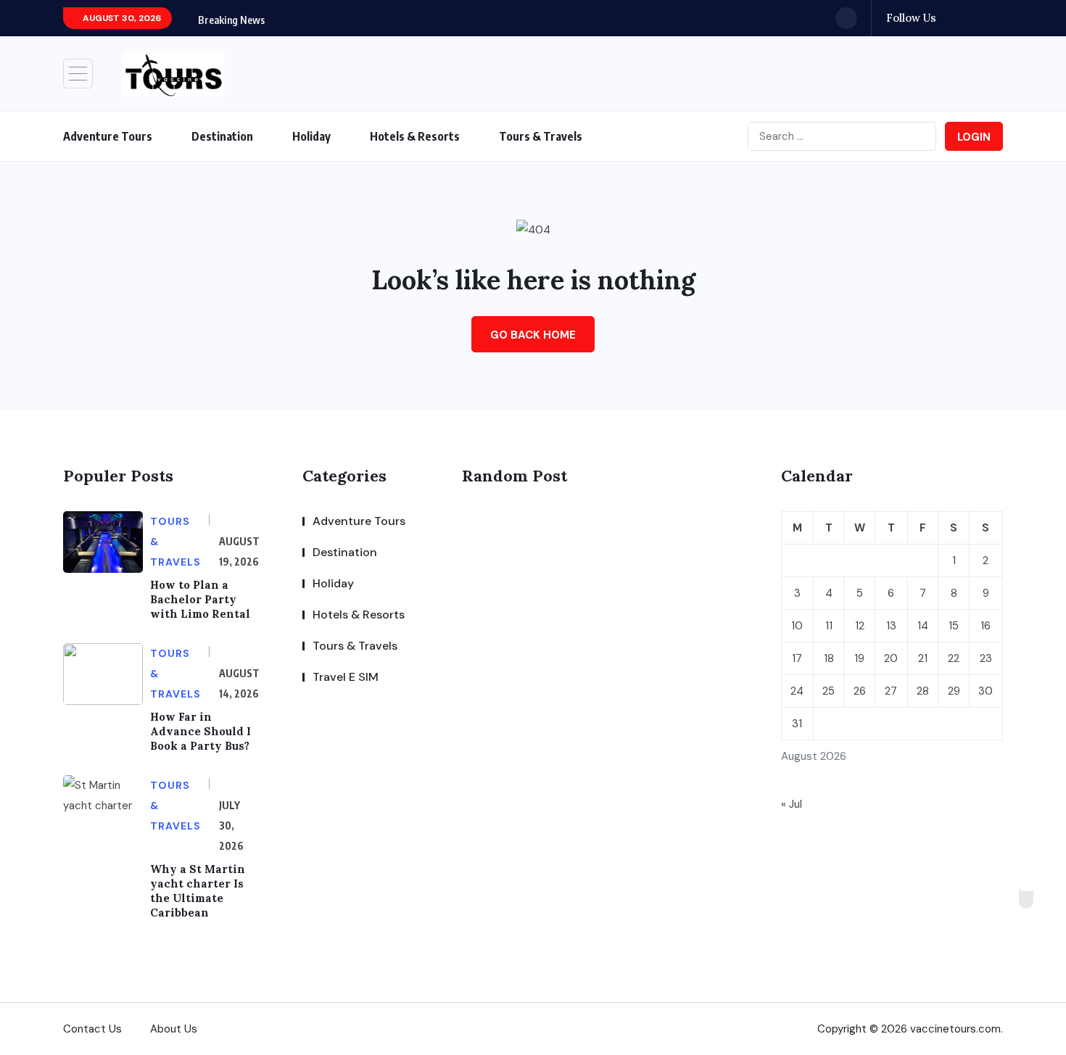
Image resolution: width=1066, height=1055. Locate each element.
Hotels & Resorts (415, 136)
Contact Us (92, 1029)
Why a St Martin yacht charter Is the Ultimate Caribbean (197, 890)
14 (922, 625)
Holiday (311, 136)
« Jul (791, 804)
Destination (222, 136)
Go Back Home (533, 335)
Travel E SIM (346, 676)
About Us (173, 1029)
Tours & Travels (540, 136)
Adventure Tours (107, 136)
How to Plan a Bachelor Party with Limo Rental (200, 599)
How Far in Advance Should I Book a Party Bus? (200, 731)
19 (859, 658)
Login (974, 137)
